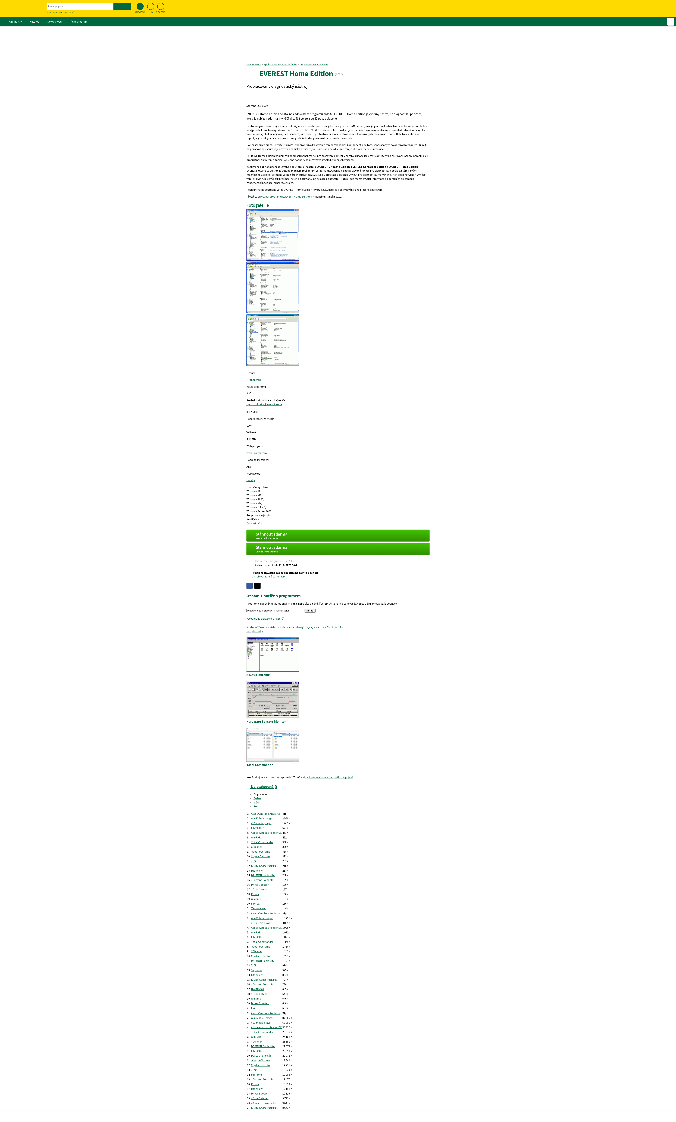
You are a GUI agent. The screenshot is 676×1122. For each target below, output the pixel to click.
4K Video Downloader (263, 1103)
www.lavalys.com (256, 453)
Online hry (15, 21)
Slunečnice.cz (253, 64)
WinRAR (256, 837)
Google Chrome (260, 851)
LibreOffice (257, 828)
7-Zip (254, 861)
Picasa (255, 894)
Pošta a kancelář (261, 1055)
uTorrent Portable (262, 880)
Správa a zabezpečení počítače (280, 64)
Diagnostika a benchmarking (314, 64)
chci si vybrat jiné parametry (268, 576)
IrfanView (256, 870)
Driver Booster (260, 884)
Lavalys (250, 480)
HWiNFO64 (257, 989)
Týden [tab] (257, 798)
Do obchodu (54, 21)
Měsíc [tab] (257, 802)
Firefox (255, 903)
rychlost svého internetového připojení (329, 777)
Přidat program (78, 21)
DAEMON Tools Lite (263, 875)
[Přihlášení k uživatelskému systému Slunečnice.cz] (670, 22)
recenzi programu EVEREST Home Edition (285, 196)
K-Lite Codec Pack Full (264, 866)
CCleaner (256, 847)
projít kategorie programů (60, 12)
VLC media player (261, 823)
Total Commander (262, 842)
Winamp (256, 899)
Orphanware (253, 380)
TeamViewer (258, 908)
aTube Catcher (259, 889)
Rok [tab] (256, 806)
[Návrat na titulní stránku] (23, 8)
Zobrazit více (254, 523)
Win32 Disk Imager (262, 818)
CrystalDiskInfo (260, 856)
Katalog (34, 21)
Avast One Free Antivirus (265, 813)
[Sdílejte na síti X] (257, 586)
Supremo (256, 970)
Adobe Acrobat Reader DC (266, 832)
